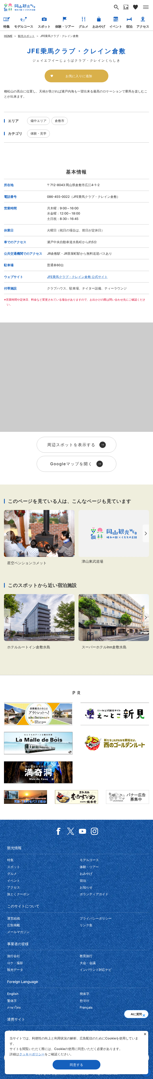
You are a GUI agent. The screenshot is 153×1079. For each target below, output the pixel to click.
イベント (115, 26)
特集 (6, 26)
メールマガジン (18, 932)
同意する (76, 1065)
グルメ (83, 26)
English (13, 994)
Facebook (58, 831)
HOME (8, 36)
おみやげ (98, 26)
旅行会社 (13, 956)
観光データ (15, 970)
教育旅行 (86, 956)
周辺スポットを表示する (71, 444)
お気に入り (135, 7)
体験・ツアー (64, 26)
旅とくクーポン (18, 894)
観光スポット (26, 36)
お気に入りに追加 (79, 76)
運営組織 (13, 918)
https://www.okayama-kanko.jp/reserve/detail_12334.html (113, 622)
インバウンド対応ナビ (96, 970)
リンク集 (86, 925)
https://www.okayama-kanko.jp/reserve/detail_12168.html (39, 538)
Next (147, 533)
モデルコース (23, 26)
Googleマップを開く (71, 463)
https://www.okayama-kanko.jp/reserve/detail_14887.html (39, 622)
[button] (143, 1014)
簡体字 (84, 994)
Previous (6, 533)
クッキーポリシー (32, 1054)
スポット (44, 26)
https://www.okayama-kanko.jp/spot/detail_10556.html (113, 537)
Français (86, 1007)
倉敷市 (59, 121)
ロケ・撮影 (15, 963)
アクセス (142, 26)
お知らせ (86, 887)
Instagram (94, 831)
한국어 (84, 1001)
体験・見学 (38, 133)
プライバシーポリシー (96, 918)
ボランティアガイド (94, 894)
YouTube (82, 831)
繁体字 (12, 1001)
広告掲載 (13, 925)
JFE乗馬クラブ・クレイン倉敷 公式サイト (77, 277)
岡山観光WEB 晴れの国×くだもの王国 (19, 7)
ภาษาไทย (14, 1007)
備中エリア (38, 121)
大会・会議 (88, 963)
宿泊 (129, 26)
